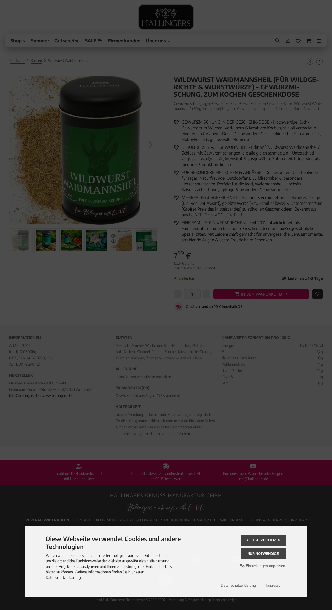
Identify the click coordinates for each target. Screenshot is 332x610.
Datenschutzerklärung (238, 585)
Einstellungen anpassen (265, 566)
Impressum (275, 585)
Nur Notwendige (263, 554)
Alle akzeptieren (263, 540)
